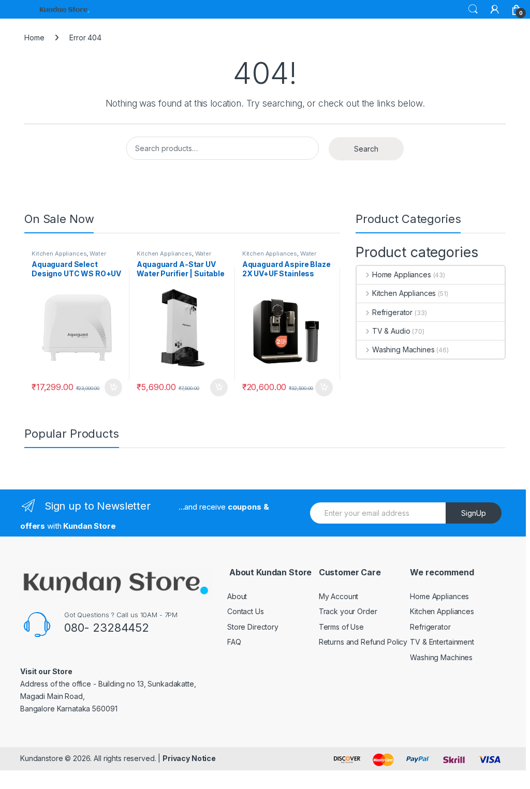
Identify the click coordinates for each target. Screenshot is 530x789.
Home (34, 37)
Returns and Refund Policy (363, 641)
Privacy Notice (189, 758)
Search (473, 9)
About (237, 596)
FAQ (234, 641)
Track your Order (348, 611)
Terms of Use (341, 626)
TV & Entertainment (442, 641)
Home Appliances (401, 274)
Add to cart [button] (113, 387)
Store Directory (252, 626)
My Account (339, 596)
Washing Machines (403, 349)
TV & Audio (391, 330)
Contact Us (245, 611)
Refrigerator (392, 312)
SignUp (473, 513)
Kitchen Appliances (59, 253)
